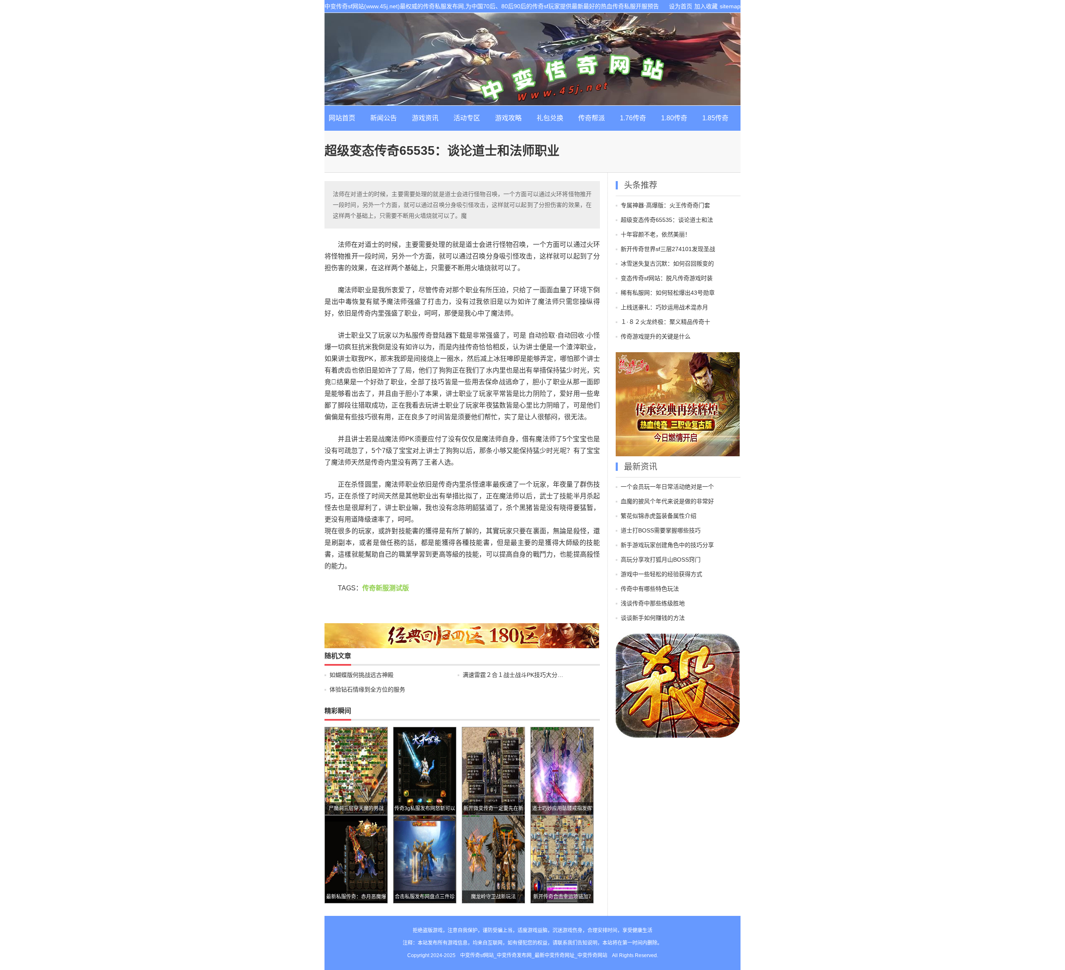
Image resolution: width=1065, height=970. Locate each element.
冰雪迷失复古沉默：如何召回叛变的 (667, 263)
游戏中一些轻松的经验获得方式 (661, 574)
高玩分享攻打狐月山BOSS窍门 (661, 559)
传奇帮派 (591, 118)
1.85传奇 (715, 118)
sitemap (730, 6)
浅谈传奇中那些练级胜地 (653, 603)
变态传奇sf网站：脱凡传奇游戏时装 (667, 278)
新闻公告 (383, 118)
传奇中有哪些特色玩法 (650, 588)
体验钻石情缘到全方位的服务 (367, 689)
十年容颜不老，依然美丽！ (656, 234)
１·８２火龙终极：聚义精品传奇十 (665, 321)
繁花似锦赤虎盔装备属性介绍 (658, 515)
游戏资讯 (425, 118)
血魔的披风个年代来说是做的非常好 (667, 501)
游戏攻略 (508, 118)
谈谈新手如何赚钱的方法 (653, 617)
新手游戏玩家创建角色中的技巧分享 (667, 545)
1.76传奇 (633, 118)
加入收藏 (706, 6)
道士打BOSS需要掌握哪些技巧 (661, 530)
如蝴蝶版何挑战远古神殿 (361, 675)
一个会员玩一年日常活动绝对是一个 (667, 486)
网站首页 (342, 118)
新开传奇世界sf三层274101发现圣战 (668, 249)
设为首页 (680, 6)
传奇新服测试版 (385, 588)
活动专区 (466, 118)
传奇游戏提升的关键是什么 (656, 336)
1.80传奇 (674, 118)
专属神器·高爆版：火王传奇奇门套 (665, 205)
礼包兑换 (550, 118)
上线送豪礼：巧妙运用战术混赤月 (664, 307)
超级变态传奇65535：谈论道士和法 (667, 219)
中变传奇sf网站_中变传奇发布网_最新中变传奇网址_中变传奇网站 (532, 59)
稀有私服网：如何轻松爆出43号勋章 (668, 292)
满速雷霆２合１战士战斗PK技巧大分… (513, 675)
